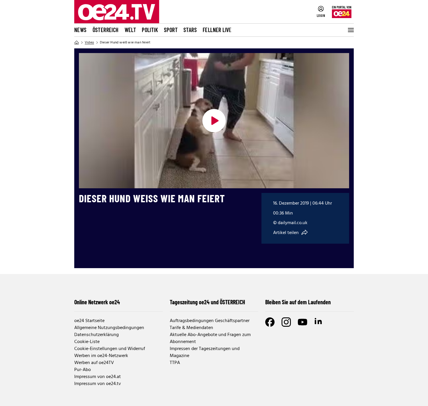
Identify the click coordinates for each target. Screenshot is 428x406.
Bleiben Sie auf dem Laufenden (298, 301)
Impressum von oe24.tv (97, 384)
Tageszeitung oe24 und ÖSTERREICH (207, 301)
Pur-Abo (82, 370)
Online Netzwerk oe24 (97, 301)
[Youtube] (302, 322)
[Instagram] (286, 322)
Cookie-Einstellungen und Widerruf (109, 349)
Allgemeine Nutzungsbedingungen (109, 328)
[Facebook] (270, 322)
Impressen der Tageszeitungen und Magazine (205, 352)
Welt (130, 29)
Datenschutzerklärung (96, 335)
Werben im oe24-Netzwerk (101, 356)
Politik (150, 29)
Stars (190, 29)
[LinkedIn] (318, 322)
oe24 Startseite (89, 321)
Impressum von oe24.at (97, 377)
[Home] (76, 42)
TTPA (175, 363)
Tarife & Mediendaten (191, 328)
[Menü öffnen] (350, 30)
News (80, 29)
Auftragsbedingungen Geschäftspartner (210, 321)
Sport (171, 29)
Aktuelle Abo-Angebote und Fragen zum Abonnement (210, 338)
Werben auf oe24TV (94, 363)
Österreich (106, 29)
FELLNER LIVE (217, 29)
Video (89, 42)
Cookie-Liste (87, 342)
